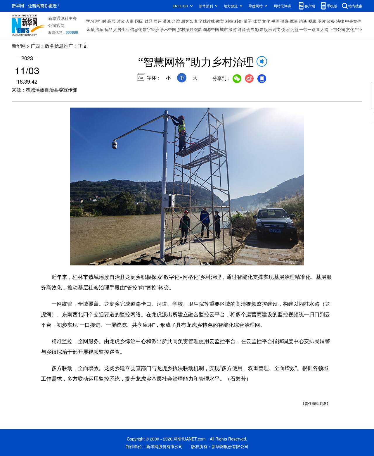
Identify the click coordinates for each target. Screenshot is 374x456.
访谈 (303, 21)
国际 (139, 21)
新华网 (19, 45)
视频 (312, 21)
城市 (224, 29)
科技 (229, 21)
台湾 (176, 21)
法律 (340, 21)
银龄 (198, 29)
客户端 (309, 5)
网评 (157, 21)
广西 (35, 45)
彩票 (259, 29)
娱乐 (268, 29)
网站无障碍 (282, 5)
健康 (284, 21)
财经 (148, 21)
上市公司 (337, 29)
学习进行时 (96, 21)
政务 (331, 21)
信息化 (136, 29)
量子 (248, 21)
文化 (266, 21)
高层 (111, 21)
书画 (275, 21)
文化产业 (354, 29)
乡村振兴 (185, 29)
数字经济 (151, 29)
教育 (220, 21)
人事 (130, 21)
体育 (257, 21)
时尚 (277, 29)
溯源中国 (211, 29)
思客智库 (189, 21)
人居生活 (121, 29)
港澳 (167, 21)
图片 (322, 21)
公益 (294, 29)
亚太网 (322, 29)
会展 (250, 29)
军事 (294, 21)
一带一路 (307, 29)
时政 (121, 21)
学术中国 (168, 29)
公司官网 (56, 25)
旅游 (232, 29)
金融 (90, 29)
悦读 (285, 29)
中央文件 (353, 21)
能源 (242, 29)
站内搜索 (355, 5)
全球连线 (207, 21)
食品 (108, 29)
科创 (238, 21)
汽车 (99, 29)
